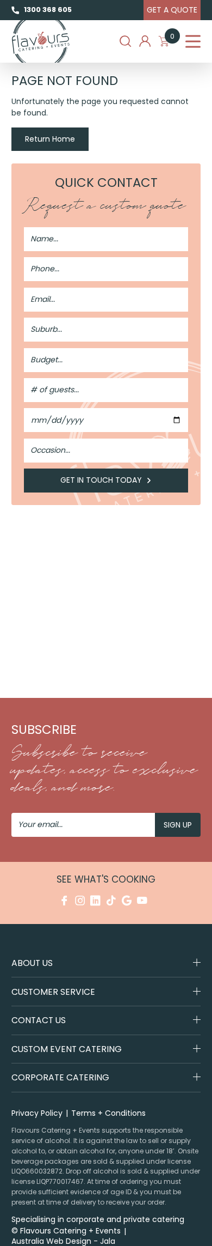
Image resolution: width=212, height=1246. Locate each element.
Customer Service (53, 992)
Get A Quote (172, 9)
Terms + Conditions (108, 1113)
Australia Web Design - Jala (63, 1241)
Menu (193, 41)
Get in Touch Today (102, 480)
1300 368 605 (47, 9)
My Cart (172, 38)
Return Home (50, 138)
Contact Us (38, 1020)
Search (125, 41)
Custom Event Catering (66, 1049)
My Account (145, 41)
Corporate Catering (60, 1077)
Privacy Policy (37, 1113)
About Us (32, 963)
